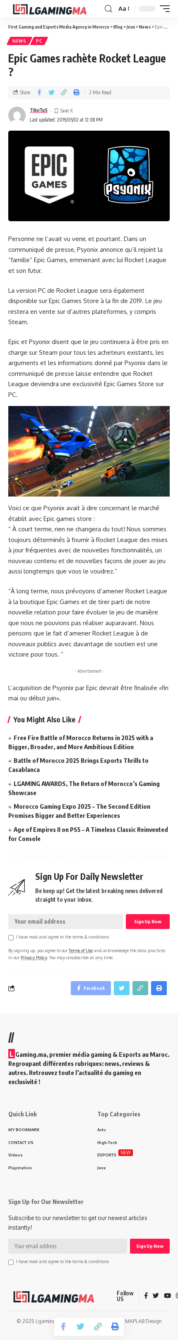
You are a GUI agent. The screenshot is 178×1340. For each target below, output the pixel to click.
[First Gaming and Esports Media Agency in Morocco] (55, 8)
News (19, 40)
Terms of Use (81, 950)
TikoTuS (39, 110)
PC (39, 40)
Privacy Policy (34, 957)
